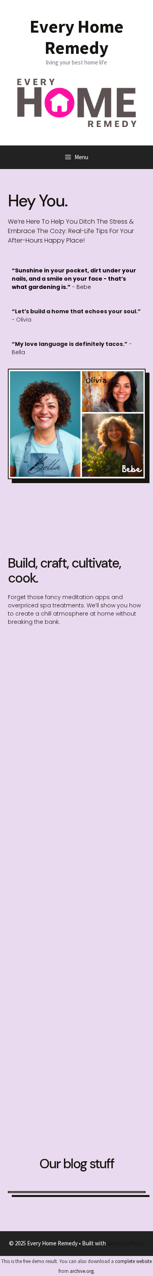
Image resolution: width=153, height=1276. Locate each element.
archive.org (82, 1271)
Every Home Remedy (77, 37)
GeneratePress (125, 1243)
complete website (133, 1261)
